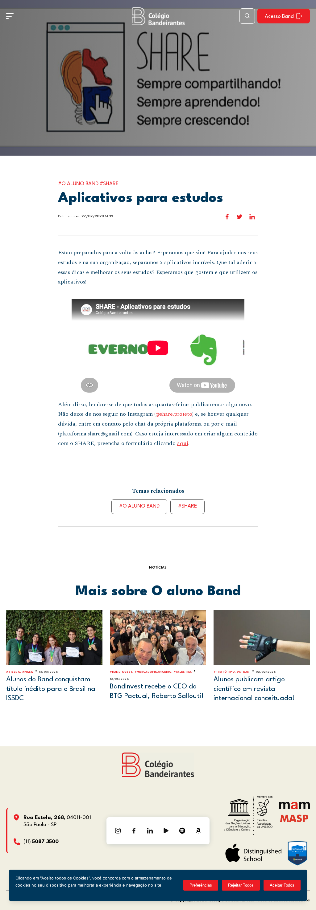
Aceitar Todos (282, 885)
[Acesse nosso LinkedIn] (150, 831)
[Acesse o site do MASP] (294, 818)
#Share (187, 506)
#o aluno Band (139, 506)
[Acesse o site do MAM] (294, 807)
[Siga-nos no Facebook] (134, 831)
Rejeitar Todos (241, 885)
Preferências (200, 885)
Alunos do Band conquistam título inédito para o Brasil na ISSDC (50, 689)
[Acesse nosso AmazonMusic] (198, 831)
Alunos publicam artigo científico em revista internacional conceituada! (254, 689)
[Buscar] (247, 16)
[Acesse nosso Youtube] (166, 831)
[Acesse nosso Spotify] (182, 831)
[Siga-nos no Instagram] (118, 831)
